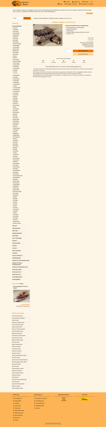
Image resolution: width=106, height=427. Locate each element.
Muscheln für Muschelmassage (19, 379)
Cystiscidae (15, 94)
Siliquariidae (16, 188)
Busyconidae (16, 59)
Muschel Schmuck (16, 353)
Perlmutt (14, 240)
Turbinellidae (16, 209)
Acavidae (15, 27)
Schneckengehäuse (17, 26)
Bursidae (15, 57)
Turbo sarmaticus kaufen (17, 372)
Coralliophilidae (16, 87)
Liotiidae (15, 126)
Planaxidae (15, 168)
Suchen (28, 18)
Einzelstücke (15, 235)
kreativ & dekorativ (17, 255)
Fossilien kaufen (16, 381)
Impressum (17, 417)
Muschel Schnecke (16, 346)
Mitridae (15, 138)
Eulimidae (15, 103)
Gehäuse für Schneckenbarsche (20, 267)
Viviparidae (15, 218)
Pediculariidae (16, 163)
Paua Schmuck (15, 377)
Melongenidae (16, 137)
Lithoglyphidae (16, 128)
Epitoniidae (15, 101)
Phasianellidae (16, 167)
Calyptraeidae (16, 64)
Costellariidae (16, 89)
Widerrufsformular (18, 413)
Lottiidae (15, 131)
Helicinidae (15, 117)
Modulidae (15, 140)
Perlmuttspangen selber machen (19, 361)
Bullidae (15, 56)
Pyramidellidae (16, 177)
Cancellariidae (16, 68)
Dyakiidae (15, 98)
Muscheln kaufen (16, 357)
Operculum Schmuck (17, 351)
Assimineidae (16, 47)
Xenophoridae (16, 221)
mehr (21, 283)
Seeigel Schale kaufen (17, 326)
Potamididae (16, 174)
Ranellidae (15, 179)
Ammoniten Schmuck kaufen (18, 335)
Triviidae (15, 205)
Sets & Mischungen (17, 238)
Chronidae (15, 77)
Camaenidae (16, 66)
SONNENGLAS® (16, 258)
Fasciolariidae (16, 105)
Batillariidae (15, 50)
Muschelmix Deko (16, 375)
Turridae (15, 212)
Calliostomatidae (17, 61)
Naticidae (15, 147)
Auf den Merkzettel (83, 54)
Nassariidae (15, 145)
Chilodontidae (16, 75)
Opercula (14, 225)
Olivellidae (15, 151)
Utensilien (14, 253)
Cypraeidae (15, 93)
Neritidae (15, 149)
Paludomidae (16, 160)
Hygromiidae (16, 123)
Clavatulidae (16, 80)
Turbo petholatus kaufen (17, 324)
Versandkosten (27, 306)
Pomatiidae (15, 172)
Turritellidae (15, 214)
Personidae (15, 165)
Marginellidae (16, 135)
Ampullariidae (16, 33)
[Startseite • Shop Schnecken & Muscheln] (20, 3)
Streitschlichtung (18, 415)
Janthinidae (15, 124)
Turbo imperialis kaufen (17, 388)
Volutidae (15, 219)
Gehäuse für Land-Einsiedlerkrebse (20, 260)
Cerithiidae (15, 73)
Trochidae (15, 207)
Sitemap (37, 408)
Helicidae (15, 115)
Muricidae (15, 142)
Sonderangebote (16, 279)
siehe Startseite (90, 45)
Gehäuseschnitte (16, 243)
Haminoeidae (16, 112)
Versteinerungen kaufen (17, 331)
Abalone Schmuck (16, 386)
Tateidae (15, 196)
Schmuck (14, 248)
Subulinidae (15, 195)
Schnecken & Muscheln (41, 398)
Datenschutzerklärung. (50, 11)
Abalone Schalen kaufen (17, 340)
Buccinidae (15, 54)
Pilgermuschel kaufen (17, 333)
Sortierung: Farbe (16, 272)
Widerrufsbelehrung (19, 410)
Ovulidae (15, 156)
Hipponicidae (16, 119)
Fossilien (14, 245)
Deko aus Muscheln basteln (18, 329)
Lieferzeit (16, 403)
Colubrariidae (16, 82)
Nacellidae (15, 144)
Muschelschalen (16, 228)
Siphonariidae (16, 189)
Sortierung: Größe (16, 269)
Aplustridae (15, 38)
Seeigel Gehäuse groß (17, 344)
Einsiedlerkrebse (39, 400)
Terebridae (15, 200)
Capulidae (15, 70)
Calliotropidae (16, 63)
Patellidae (15, 161)
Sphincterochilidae (17, 191)
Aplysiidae (15, 40)
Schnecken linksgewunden (18, 322)
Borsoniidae (16, 52)
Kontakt (16, 420)
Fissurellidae (16, 108)
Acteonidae (15, 31)
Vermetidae (15, 216)
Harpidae (15, 114)
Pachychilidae (16, 158)
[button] (91, 2)
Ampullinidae (16, 35)
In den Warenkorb (83, 50)
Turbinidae (15, 211)
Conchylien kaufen (16, 348)
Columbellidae (16, 84)
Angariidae (15, 36)
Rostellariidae (16, 182)
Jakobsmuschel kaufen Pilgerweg (20, 359)
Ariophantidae (16, 45)
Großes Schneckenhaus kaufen (19, 355)
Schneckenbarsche (39, 403)
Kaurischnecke (15, 320)
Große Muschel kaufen (17, 315)
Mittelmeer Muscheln (17, 370)
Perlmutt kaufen (15, 342)
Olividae (15, 152)
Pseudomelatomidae (17, 175)
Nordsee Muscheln (16, 364)
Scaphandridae (16, 184)
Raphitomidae (16, 181)
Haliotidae (15, 110)
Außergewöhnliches (17, 233)
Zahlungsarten (17, 400)
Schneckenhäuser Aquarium (18, 318)
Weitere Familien (17, 223)
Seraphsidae (16, 186)
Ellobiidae (15, 100)
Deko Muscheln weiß (17, 337)
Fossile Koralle (15, 366)
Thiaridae (15, 202)
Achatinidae (15, 29)
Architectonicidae (17, 43)
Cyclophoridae (16, 91)
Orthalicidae (16, 154)
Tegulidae (15, 198)
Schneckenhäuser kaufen (18, 368)
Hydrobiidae (16, 121)
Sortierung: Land (16, 274)
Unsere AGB (17, 405)
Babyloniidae (16, 49)
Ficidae (14, 107)
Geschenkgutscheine (17, 277)
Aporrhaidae (16, 42)
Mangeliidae (16, 133)
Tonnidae (15, 203)
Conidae (15, 86)
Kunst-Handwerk (16, 250)
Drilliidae (15, 96)
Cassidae (15, 72)
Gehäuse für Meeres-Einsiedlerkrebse (17, 264)
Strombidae (15, 193)
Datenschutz (17, 408)
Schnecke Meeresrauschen (18, 383)
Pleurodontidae (16, 170)
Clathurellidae (16, 79)
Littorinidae (15, 130)
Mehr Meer (15, 230)
